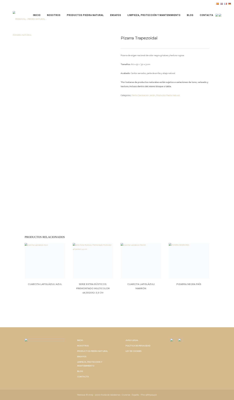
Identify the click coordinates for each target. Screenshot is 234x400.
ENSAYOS (115, 15)
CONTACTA (206, 15)
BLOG (190, 15)
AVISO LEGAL (132, 340)
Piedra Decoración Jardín (143, 95)
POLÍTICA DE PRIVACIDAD (138, 345)
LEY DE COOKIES (134, 351)
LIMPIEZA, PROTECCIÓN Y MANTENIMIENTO (154, 15)
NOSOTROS (53, 15)
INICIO (37, 15)
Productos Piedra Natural (85, 15)
